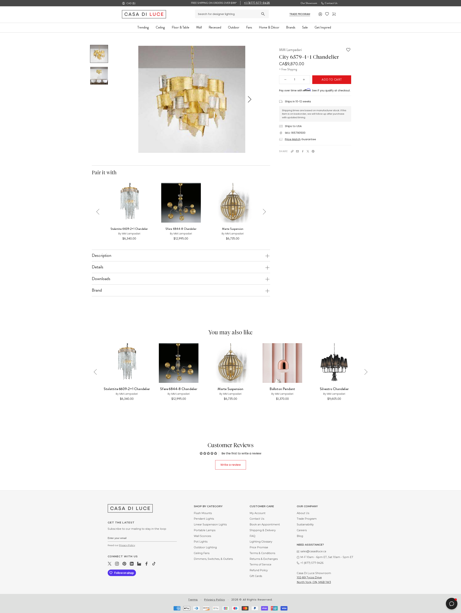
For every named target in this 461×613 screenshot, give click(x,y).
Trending (143, 27)
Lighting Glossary (261, 541)
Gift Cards (256, 576)
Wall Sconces (202, 536)
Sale (305, 27)
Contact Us (331, 3)
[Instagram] (117, 563)
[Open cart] (334, 14)
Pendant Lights (204, 518)
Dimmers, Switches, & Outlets (213, 559)
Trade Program (307, 518)
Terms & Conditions (262, 553)
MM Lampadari (290, 49)
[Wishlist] (327, 14)
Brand (97, 290)
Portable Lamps (204, 530)
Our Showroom (309, 3)
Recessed (215, 27)
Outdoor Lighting (205, 547)
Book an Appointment (265, 524)
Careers (302, 530)
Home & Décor (269, 27)
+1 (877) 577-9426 (257, 3)
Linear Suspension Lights (210, 524)
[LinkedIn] (132, 563)
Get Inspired (323, 27)
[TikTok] (154, 563)
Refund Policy (259, 570)
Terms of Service (260, 564)
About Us (303, 513)
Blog (300, 536)
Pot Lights (200, 541)
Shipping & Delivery (263, 530)
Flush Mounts (203, 513)
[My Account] (320, 14)
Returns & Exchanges (264, 559)
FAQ (252, 536)
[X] (307, 151)
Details (97, 267)
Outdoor (233, 27)
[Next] (263, 212)
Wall (199, 27)
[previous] (134, 99)
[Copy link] (292, 151)
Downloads (101, 279)
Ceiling (160, 27)
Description (101, 255)
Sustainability (305, 524)
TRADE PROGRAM (299, 14)
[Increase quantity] (304, 80)
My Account (257, 513)
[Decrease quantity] (285, 80)
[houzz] (139, 563)
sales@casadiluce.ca (313, 551)
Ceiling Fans (201, 553)
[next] (249, 99)
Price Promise (259, 547)
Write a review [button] (230, 465)
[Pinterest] (313, 151)
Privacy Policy (127, 545)
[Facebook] (302, 151)
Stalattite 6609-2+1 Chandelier (129, 229)
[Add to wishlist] (348, 50)
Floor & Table (180, 27)
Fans (249, 27)
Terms (193, 599)
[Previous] (99, 212)
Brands (290, 27)
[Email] (297, 151)
